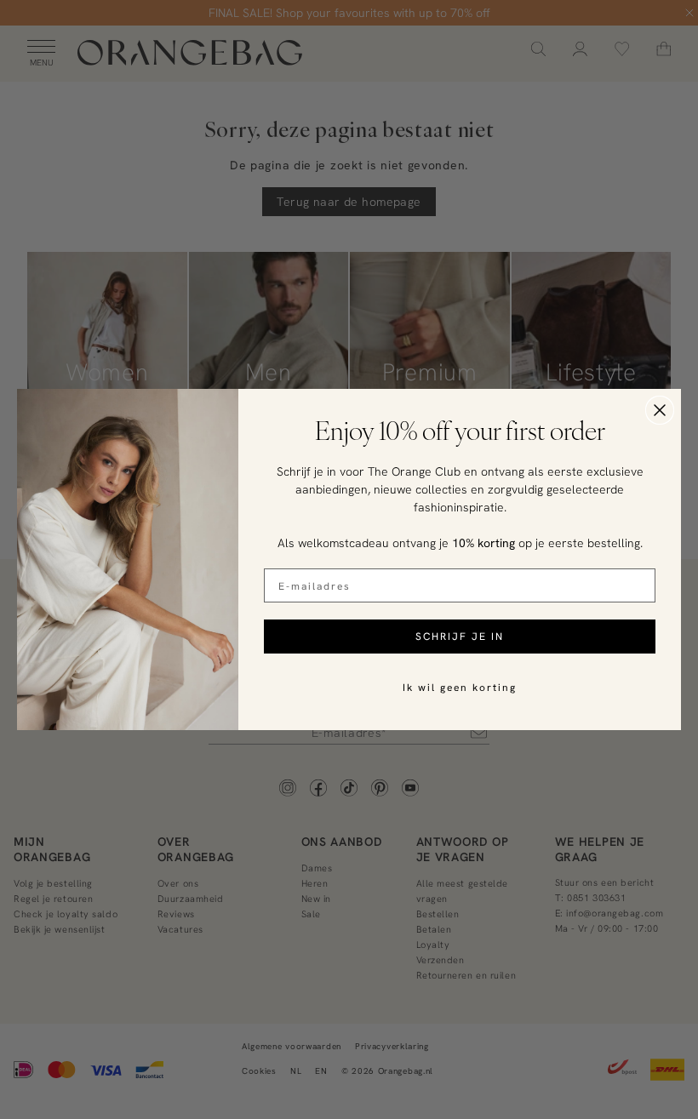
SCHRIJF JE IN (459, 636)
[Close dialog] (659, 410)
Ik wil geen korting (460, 687)
